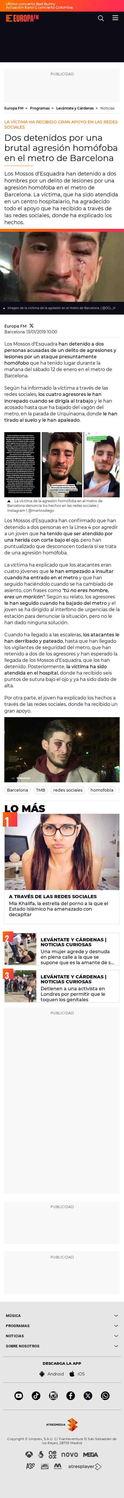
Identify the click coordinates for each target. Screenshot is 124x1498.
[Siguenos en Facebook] (70, 1398)
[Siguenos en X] (88, 1398)
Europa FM (14, 108)
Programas (40, 108)
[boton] (90, 1315)
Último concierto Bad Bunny (30, 4)
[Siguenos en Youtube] (18, 1398)
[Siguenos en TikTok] (36, 1398)
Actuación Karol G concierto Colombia (39, 7)
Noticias (107, 108)
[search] (101, 18)
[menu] (115, 17)
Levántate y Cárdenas (75, 108)
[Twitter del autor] (31, 326)
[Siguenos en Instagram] (53, 1398)
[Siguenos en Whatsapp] (105, 1398)
